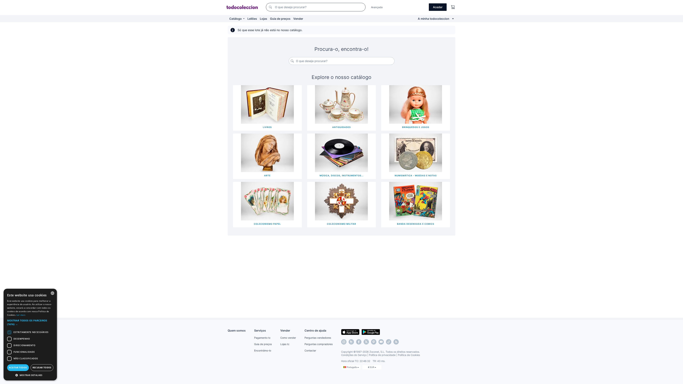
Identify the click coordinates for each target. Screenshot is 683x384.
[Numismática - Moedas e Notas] (415, 152)
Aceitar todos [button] (18, 367)
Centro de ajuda (315, 330)
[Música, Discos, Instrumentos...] (341, 152)
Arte (267, 175)
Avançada (377, 7)
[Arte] (267, 152)
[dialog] (30, 334)
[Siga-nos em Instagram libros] (351, 342)
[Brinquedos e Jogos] (415, 104)
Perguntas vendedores (318, 337)
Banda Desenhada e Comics (415, 224)
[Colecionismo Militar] (341, 201)
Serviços (260, 330)
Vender (298, 18)
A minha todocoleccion (433, 18)
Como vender (288, 337)
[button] (30, 322)
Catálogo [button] (235, 18)
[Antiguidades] (341, 104)
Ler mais (21, 314)
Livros (267, 127)
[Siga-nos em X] (366, 342)
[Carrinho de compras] (453, 7)
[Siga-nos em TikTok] (388, 342)
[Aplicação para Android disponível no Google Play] (371, 332)
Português (352, 367)
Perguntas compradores (319, 344)
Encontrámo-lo (262, 350)
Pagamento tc (262, 337)
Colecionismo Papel (267, 224)
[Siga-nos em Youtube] (381, 342)
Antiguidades (341, 127)
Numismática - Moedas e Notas (416, 175)
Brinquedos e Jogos (415, 127)
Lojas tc (284, 344)
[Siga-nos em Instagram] (343, 342)
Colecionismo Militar (341, 224)
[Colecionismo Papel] (267, 201)
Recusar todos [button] (42, 367)
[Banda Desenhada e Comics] (415, 201)
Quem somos (237, 330)
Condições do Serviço (354, 354)
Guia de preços (280, 18)
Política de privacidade (382, 354)
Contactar (310, 350)
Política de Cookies (409, 354)
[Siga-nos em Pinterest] (373, 342)
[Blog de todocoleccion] (396, 342)
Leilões (252, 18)
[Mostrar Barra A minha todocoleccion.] (453, 18)
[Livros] (267, 104)
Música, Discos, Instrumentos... (341, 175)
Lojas (263, 18)
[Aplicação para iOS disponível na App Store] (350, 332)
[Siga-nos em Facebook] (358, 342)
